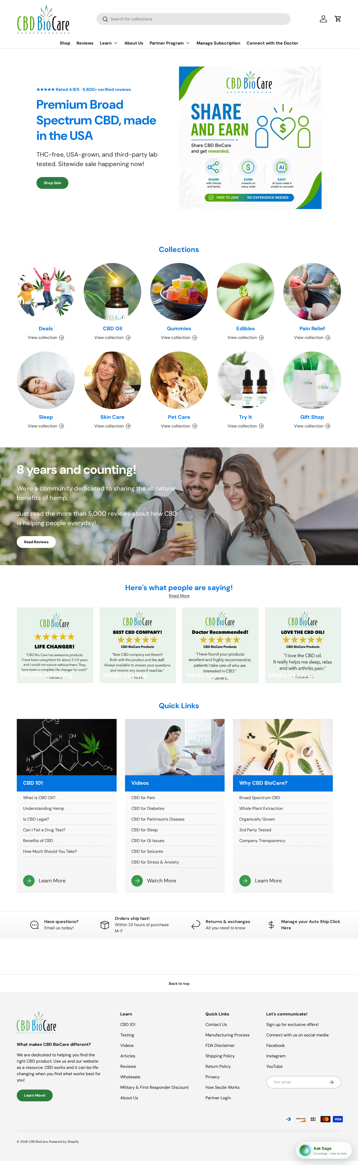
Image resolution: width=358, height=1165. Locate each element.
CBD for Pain (143, 797)
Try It (245, 417)
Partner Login (218, 1098)
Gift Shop (312, 417)
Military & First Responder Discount (154, 1087)
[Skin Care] (112, 380)
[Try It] (245, 380)
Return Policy (218, 1066)
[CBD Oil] (112, 292)
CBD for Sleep (144, 830)
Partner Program (167, 43)
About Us (133, 43)
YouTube (274, 1066)
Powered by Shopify (64, 1142)
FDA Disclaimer (220, 1045)
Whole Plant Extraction (261, 808)
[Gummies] (179, 292)
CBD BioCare (38, 1142)
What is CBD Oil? (39, 797)
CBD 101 (127, 1024)
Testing (127, 1035)
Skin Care (112, 417)
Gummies (179, 328)
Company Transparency (262, 840)
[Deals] (46, 292)
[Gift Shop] (312, 380)
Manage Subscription (218, 43)
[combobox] (193, 19)
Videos (127, 1045)
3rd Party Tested (255, 830)
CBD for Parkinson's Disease (158, 819)
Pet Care (179, 417)
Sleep (46, 417)
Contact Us (216, 1024)
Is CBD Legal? (36, 819)
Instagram (276, 1056)
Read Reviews (36, 542)
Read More (179, 595)
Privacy (212, 1077)
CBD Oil (112, 328)
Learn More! (34, 1095)
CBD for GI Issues (147, 840)
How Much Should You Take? (50, 851)
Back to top (179, 983)
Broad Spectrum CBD (259, 797)
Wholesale (130, 1077)
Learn (106, 43)
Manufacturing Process (227, 1035)
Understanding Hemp (43, 808)
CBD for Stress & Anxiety (155, 862)
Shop (65, 43)
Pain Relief (312, 328)
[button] (338, 19)
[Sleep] (46, 380)
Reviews (85, 43)
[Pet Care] (179, 380)
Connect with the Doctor (272, 43)
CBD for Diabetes (147, 808)
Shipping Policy (220, 1056)
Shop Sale (52, 182)
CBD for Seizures (147, 851)
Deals (46, 328)
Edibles (245, 328)
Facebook (275, 1045)
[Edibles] (245, 292)
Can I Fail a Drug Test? (44, 830)
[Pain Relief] (312, 292)
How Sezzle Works (222, 1087)
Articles (127, 1056)
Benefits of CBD (38, 840)
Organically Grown (257, 819)
